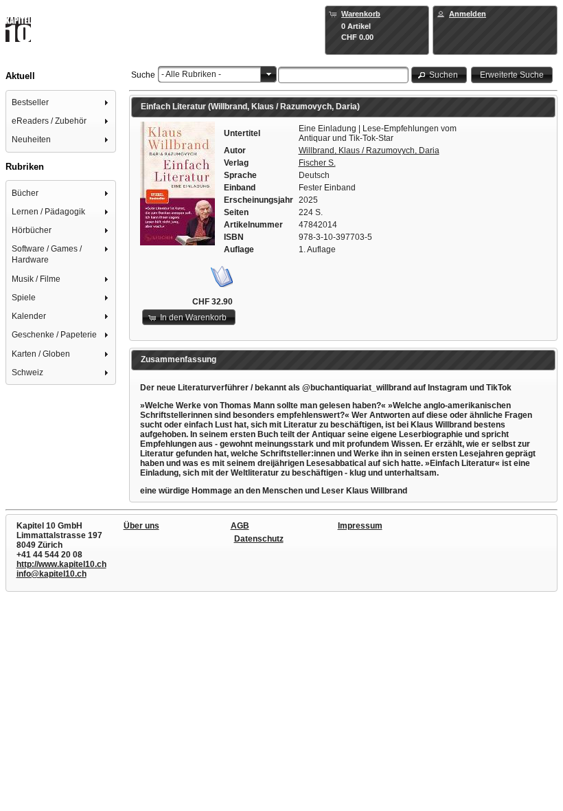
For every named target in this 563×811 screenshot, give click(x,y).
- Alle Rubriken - (191, 74)
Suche (143, 75)
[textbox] (343, 75)
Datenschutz (259, 539)
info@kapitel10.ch (51, 574)
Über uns (141, 526)
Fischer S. (317, 163)
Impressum (360, 526)
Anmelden (467, 14)
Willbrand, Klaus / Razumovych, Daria (369, 150)
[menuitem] (61, 102)
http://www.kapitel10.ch (61, 564)
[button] (439, 74)
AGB (240, 526)
